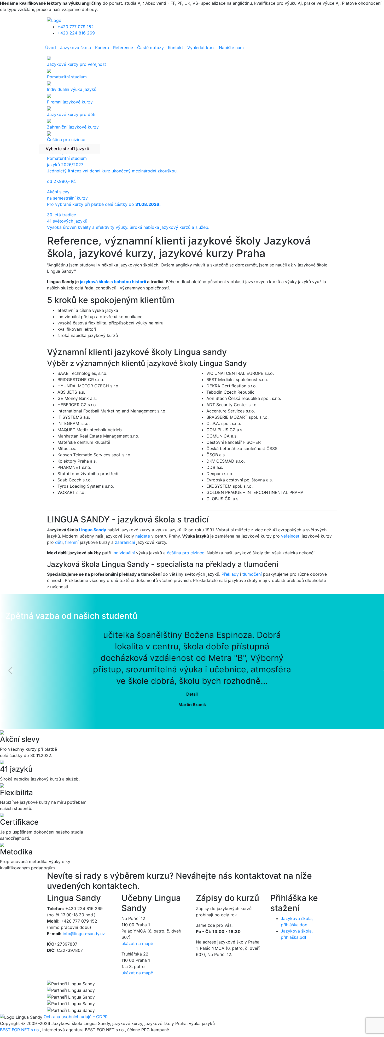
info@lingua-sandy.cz (84, 933)
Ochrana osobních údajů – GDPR (76, 1016)
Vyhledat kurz (201, 47)
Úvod (50, 47)
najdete (142, 536)
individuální (124, 552)
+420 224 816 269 (76, 33)
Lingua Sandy (92, 529)
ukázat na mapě (137, 943)
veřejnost (290, 536)
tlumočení (252, 574)
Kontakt (175, 47)
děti (59, 542)
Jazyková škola (75, 47)
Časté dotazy (150, 47)
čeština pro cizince (185, 552)
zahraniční (125, 542)
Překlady (230, 574)
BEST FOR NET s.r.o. (20, 1029)
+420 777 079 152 (75, 26)
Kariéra (102, 47)
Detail (192, 694)
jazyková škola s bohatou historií (113, 281)
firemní (72, 542)
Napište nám (231, 47)
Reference (123, 47)
